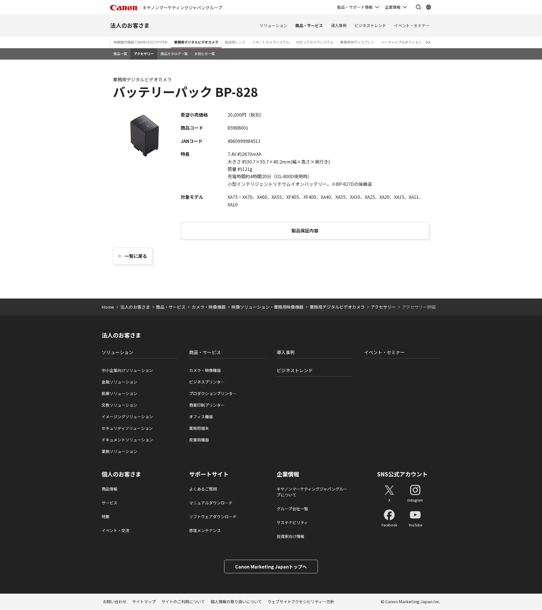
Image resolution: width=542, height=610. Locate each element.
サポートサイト (209, 474)
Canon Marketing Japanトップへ (271, 566)
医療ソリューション (119, 393)
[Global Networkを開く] (428, 7)
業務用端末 (199, 428)
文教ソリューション (119, 405)
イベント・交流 (115, 530)
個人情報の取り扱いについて (236, 601)
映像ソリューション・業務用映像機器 (267, 307)
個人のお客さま (121, 474)
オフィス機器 (201, 416)
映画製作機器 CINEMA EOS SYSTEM (140, 42)
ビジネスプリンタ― (207, 382)
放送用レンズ (235, 42)
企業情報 (393, 7)
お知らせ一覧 (204, 53)
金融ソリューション (119, 382)
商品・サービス (309, 25)
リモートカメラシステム (270, 42)
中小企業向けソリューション (127, 370)
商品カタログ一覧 (174, 53)
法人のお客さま (130, 25)
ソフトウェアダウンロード (213, 516)
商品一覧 (120, 53)
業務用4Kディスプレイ (357, 42)
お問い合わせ (114, 601)
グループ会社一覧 (292, 508)
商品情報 (109, 489)
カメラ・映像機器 (209, 307)
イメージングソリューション (127, 416)
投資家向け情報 (290, 536)
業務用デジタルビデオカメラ (196, 42)
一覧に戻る (135, 255)
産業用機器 (199, 440)
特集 (106, 516)
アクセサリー (144, 53)
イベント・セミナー (412, 25)
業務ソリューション (119, 451)
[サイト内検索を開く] (418, 7)
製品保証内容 (304, 230)
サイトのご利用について (183, 601)
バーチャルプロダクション (401, 42)
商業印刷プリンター (207, 405)
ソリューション (273, 25)
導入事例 (339, 25)
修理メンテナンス (205, 530)
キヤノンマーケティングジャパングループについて (312, 492)
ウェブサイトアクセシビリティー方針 (301, 601)
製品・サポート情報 (355, 7)
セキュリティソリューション (127, 428)
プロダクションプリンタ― (213, 393)
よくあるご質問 (203, 489)
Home (108, 307)
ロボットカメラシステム (314, 42)
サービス (109, 503)
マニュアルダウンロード (211, 503)
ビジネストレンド (370, 25)
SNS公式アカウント (402, 474)
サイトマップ (144, 601)
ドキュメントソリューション (127, 440)
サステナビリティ (292, 522)
